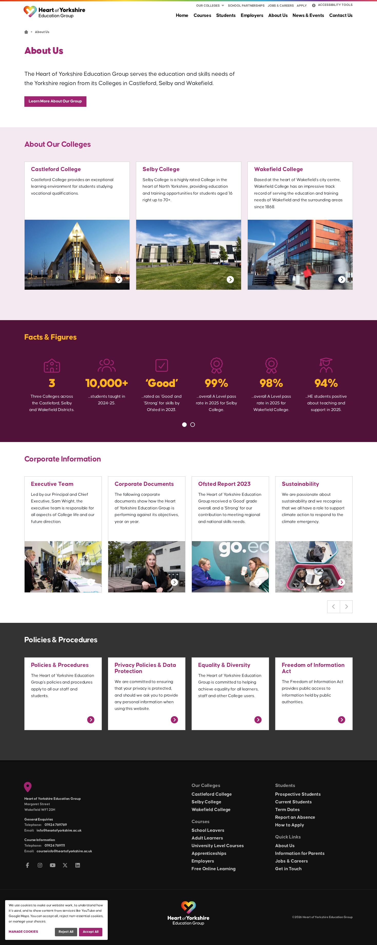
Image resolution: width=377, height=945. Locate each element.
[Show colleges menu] (223, 6)
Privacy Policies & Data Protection (145, 668)
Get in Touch (288, 869)
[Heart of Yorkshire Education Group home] (54, 9)
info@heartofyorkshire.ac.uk (59, 830)
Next (346, 606)
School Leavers (208, 830)
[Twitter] (65, 865)
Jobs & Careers (281, 5)
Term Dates (287, 809)
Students (226, 15)
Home (182, 15)
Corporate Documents (144, 484)
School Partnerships (246, 5)
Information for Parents (300, 853)
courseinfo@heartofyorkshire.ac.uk (64, 851)
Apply (302, 5)
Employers (252, 15)
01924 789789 (56, 825)
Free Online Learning (214, 869)
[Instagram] (40, 865)
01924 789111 (55, 845)
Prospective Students (298, 794)
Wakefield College (278, 169)
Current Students (293, 802)
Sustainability (300, 484)
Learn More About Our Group (55, 101)
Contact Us (341, 15)
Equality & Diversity (224, 665)
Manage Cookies (23, 931)
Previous (333, 606)
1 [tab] (184, 424)
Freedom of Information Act (313, 668)
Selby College (161, 169)
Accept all (90, 931)
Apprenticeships (209, 853)
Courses (202, 15)
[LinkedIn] (78, 865)
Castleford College (56, 169)
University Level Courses (218, 846)
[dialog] (56, 920)
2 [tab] (192, 424)
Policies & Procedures (60, 665)
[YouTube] (52, 865)
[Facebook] (27, 865)
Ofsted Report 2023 (224, 484)
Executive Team (52, 484)
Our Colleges (208, 5)
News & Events (308, 15)
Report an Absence (295, 817)
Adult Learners (207, 838)
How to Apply (289, 825)
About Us (277, 15)
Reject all (66, 931)
